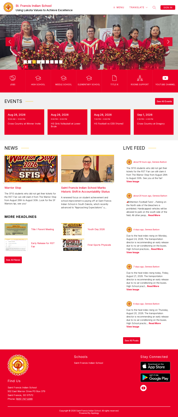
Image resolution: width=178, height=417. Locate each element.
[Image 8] (56, 62)
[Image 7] (52, 62)
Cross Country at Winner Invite (24, 123)
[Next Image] (168, 42)
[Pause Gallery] (26, 67)
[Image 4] (38, 62)
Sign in (167, 7)
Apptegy (95, 413)
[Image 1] (25, 62)
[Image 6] (47, 62)
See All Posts (132, 340)
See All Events (164, 101)
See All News (13, 259)
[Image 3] (34, 62)
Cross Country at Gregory (151, 123)
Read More (154, 215)
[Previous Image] (10, 42)
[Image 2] (29, 62)
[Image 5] (43, 62)
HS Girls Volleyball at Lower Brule (66, 125)
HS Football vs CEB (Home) (109, 123)
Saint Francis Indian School (88, 363)
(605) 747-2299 (24, 399)
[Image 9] (60, 62)
